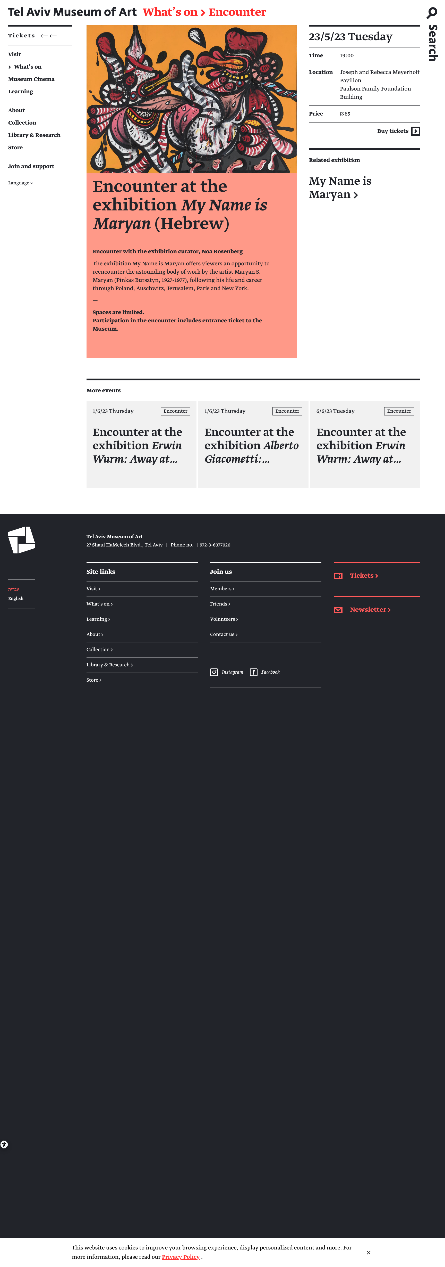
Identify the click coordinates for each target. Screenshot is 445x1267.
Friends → (220, 604)
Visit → (93, 589)
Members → (222, 589)
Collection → (100, 649)
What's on (170, 12)
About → (95, 634)
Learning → (98, 619)
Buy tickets (393, 131)
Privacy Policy (181, 1257)
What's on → (100, 604)
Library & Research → (110, 665)
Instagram (232, 672)
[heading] (364, 188)
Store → (94, 680)
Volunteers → (224, 619)
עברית (13, 589)
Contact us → (224, 634)
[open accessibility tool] (4, 1144)
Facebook (270, 672)
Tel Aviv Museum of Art (72, 12)
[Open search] (432, 32)
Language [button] (20, 183)
